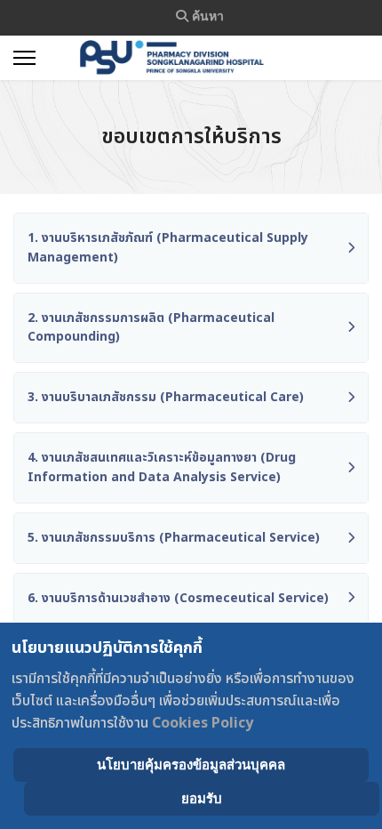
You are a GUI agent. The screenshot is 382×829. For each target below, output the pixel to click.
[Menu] (24, 58)
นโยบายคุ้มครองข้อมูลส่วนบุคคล (191, 764)
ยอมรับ (201, 798)
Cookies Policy (202, 723)
